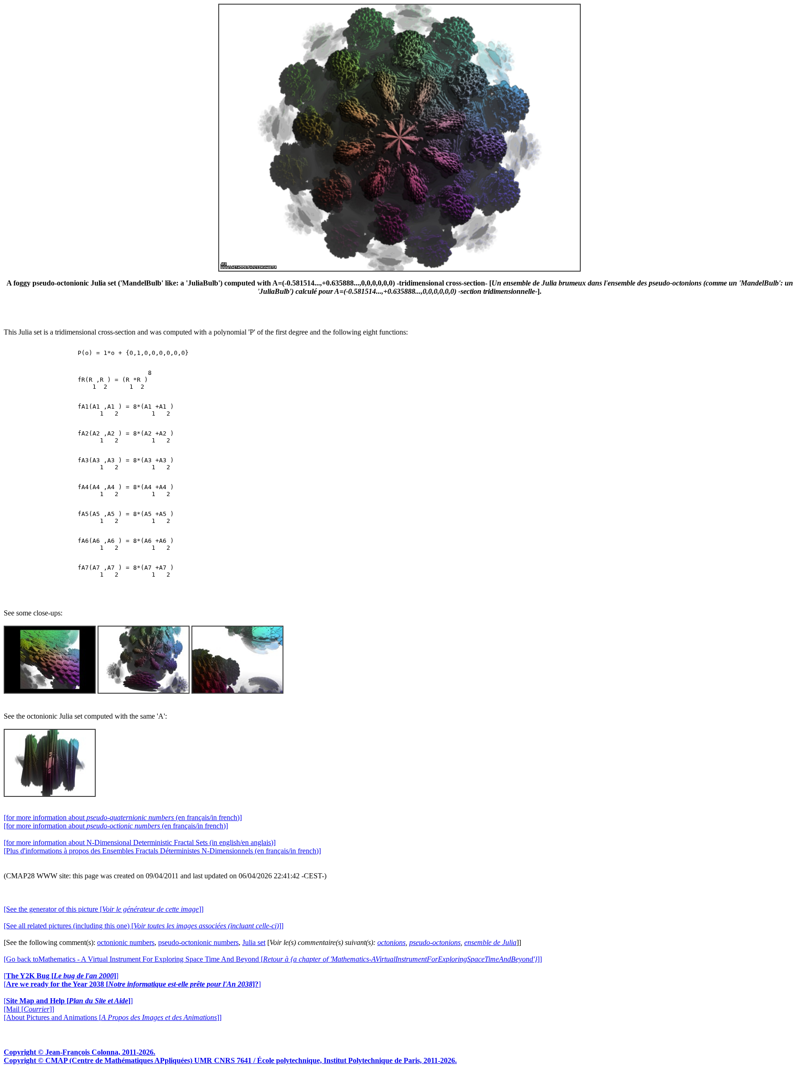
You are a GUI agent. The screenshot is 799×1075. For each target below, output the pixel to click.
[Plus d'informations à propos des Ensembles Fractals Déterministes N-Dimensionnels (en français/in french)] (162, 851)
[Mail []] (29, 1009)
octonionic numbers (125, 942)
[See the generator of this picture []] (103, 909)
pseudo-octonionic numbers (198, 942)
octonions (391, 942)
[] (61, 976)
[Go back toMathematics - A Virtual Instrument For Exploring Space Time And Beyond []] (273, 959)
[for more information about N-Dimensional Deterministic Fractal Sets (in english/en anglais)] (140, 842)
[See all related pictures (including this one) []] (143, 926)
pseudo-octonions (435, 942)
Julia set (253, 942)
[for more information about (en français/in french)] (123, 817)
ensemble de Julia (490, 942)
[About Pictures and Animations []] (112, 1017)
